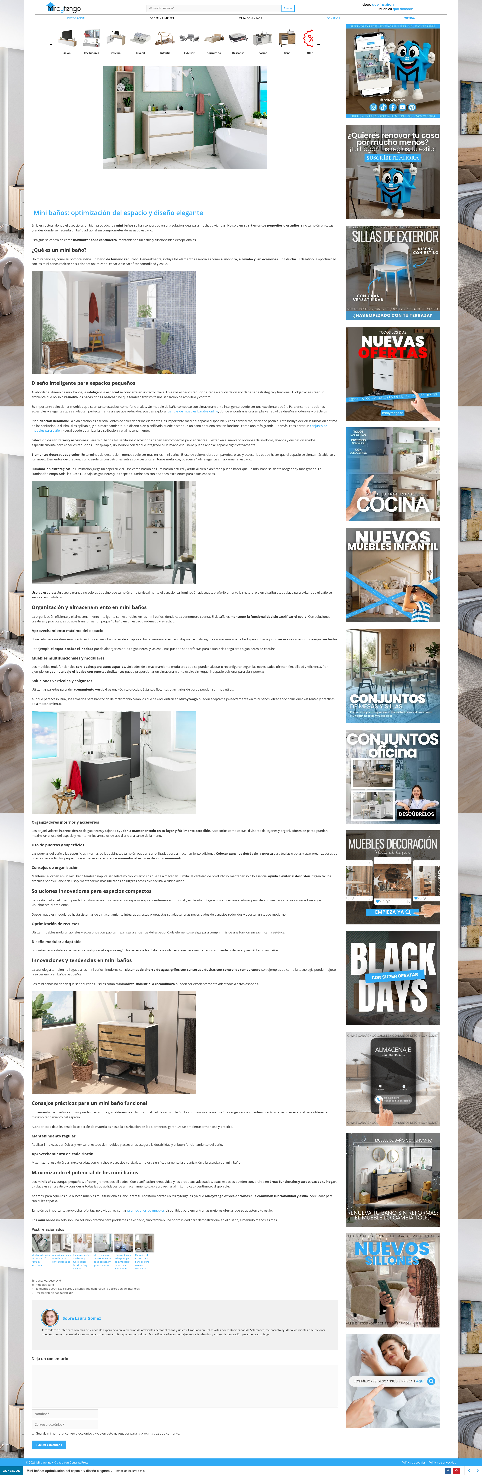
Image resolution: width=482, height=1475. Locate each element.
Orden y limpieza (162, 18)
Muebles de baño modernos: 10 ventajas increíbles (41, 1260)
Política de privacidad (442, 1462)
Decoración (76, 18)
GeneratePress (78, 1462)
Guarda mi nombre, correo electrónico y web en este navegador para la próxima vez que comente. (108, 1433)
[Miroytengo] (63, 7)
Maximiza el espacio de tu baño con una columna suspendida (142, 1261)
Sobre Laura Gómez (82, 1318)
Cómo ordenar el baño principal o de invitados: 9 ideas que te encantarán (123, 1261)
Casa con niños (250, 18)
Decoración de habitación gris (54, 1293)
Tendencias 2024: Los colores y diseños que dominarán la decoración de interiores (88, 1288)
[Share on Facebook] (448, 1471)
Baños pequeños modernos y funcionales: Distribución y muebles (82, 1261)
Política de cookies (414, 1462)
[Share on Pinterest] (456, 1471)
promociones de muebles (146, 1210)
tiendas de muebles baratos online (193, 411)
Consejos (333, 18)
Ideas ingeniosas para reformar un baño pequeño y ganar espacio (103, 1260)
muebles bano (45, 1284)
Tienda (409, 18)
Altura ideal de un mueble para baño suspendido (61, 1258)
